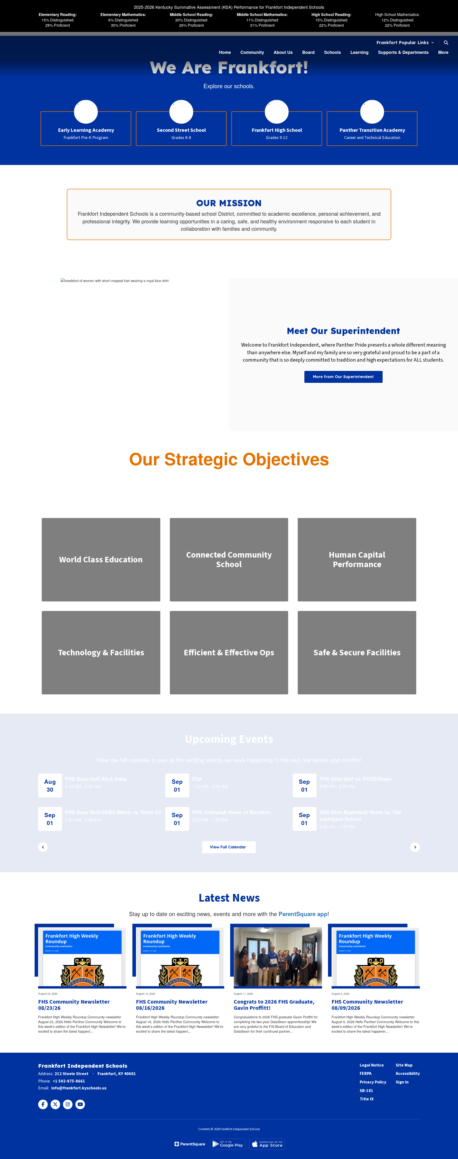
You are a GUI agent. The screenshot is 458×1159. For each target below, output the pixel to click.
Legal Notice (372, 1065)
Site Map (404, 1065)
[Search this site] (446, 42)
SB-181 (366, 1091)
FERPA (365, 1074)
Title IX (367, 1099)
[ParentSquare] (189, 1144)
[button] (405, 42)
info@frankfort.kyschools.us (78, 1088)
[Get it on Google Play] (228, 1144)
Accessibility (408, 1074)
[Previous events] (43, 847)
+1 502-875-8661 (69, 1081)
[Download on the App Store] (267, 1144)
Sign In (402, 1082)
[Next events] (415, 847)
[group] (101, 559)
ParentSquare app (303, 914)
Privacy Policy (373, 1082)
